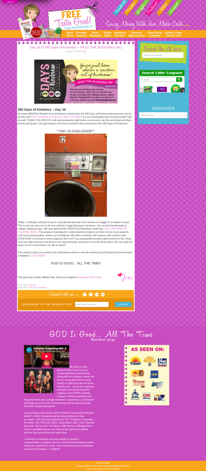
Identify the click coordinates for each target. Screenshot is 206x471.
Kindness (32, 285)
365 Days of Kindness (38, 287)
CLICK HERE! (38, 255)
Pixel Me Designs (112, 469)
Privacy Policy (103, 463)
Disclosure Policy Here (89, 277)
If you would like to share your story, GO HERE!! (56, 117)
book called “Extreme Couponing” (64, 413)
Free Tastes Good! (57, 20)
